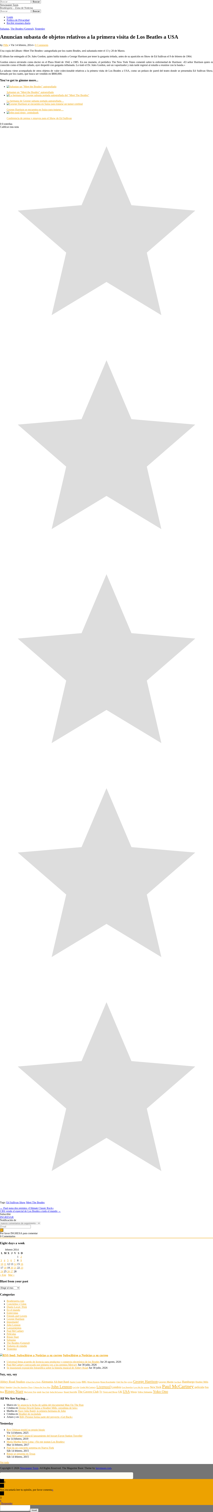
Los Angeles (127, 1387)
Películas (11, 1334)
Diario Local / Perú (17, 1307)
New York (155, 1387)
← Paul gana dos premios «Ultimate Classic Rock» (27, 1208)
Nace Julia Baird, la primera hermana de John (42, 1411)
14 (15, 1264)
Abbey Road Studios (12, 1381)
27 (11, 1271)
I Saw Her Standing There (23, 1387)
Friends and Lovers (17, 1316)
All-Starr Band (61, 1381)
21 (15, 1267)
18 (5, 1267)
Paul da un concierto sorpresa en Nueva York (30, 1447)
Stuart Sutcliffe (70, 1392)
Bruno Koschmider (107, 1382)
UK (120, 1391)
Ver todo (4, 1462)
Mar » (11, 1275)
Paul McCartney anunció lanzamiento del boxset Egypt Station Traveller (44, 1435)
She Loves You (30, 1392)
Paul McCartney (15, 1331)
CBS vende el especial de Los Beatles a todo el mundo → (30, 1211)
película (199, 1387)
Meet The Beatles (35, 1202)
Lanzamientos (14, 1328)
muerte (146, 1387)
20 (11, 1267)
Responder (6, 1503)
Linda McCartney (88, 1387)
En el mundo (13, 1310)
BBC (84, 1381)
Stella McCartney (56, 1392)
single (39, 1392)
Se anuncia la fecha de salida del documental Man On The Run (50, 1405)
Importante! (13, 1322)
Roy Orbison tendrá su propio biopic (26, 1429)
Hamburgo (188, 1381)
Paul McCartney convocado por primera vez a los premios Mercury (42, 1364)
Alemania (47, 1381)
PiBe (5, 45)
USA (126, 1392)
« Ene (3, 1275)
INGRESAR (7, 1217)
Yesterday (40, 28)
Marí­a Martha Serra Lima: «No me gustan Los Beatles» (36, 1441)
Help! (2, 1387)
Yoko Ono (160, 1392)
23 (21, 1267)
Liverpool (104, 1387)
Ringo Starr (13, 1337)
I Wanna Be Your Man (41, 1387)
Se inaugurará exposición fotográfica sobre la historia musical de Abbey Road (47, 1367)
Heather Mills (201, 1382)
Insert (34, 1510)
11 (5, 1264)
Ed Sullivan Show (15, 1202)
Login (10, 17)
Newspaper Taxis (9, 4)
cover (129, 1382)
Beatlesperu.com (15, 1301)
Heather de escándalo (30, 1414)
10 (1, 1264)
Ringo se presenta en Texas (21, 1453)
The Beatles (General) (22, 28)
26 (8, 1271)
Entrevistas (12, 1313)
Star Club (45, 1392)
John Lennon (13, 1325)
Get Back (177, 1382)
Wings (133, 1392)
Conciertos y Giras (16, 1304)
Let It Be (76, 1387)
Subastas (4, 28)
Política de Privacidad (18, 20)
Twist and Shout (110, 1392)
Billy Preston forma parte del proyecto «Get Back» (46, 1417)
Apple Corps (75, 1382)
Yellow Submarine (145, 1392)
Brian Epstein (93, 1382)
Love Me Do (138, 1387)
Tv (100, 1391)
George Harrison (15, 1319)
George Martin (166, 1381)
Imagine (9, 1387)
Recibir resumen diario (18, 23)
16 (21, 1264)
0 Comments (41, 45)
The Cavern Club (88, 1391)
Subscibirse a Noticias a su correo (85, 1355)
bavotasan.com (103, 1468)
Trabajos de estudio (17, 1346)
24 (1, 1271)
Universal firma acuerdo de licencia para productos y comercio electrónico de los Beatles (53, 1361)
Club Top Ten (121, 1382)
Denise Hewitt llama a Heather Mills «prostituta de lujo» (48, 1408)
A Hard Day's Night (33, 1382)
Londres (116, 1387)
